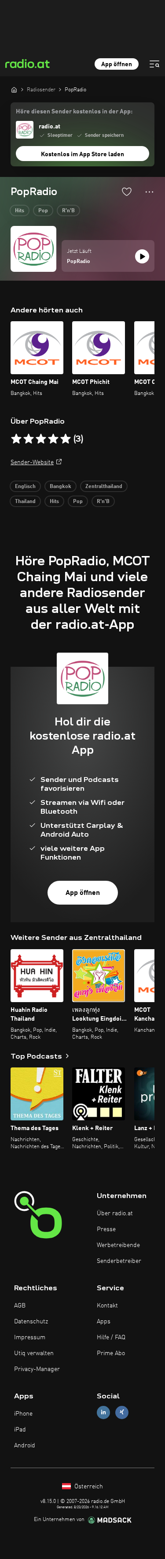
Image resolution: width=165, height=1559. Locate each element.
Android (24, 1446)
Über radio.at (115, 1213)
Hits (19, 211)
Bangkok (60, 486)
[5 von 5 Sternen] (65, 439)
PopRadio (78, 261)
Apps (103, 1322)
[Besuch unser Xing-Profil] (121, 1412)
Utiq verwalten (34, 1353)
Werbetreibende (118, 1245)
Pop (43, 211)
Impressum (29, 1337)
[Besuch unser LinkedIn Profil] (103, 1412)
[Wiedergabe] (142, 256)
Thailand (25, 501)
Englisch (25, 486)
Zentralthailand (103, 486)
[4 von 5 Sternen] (53, 439)
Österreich (88, 1487)
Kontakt (107, 1306)
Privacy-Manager (37, 1369)
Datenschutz (31, 1322)
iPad (20, 1430)
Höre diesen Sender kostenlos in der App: (74, 112)
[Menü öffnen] (154, 64)
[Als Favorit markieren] (127, 191)
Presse (106, 1229)
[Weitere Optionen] (149, 192)
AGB (20, 1306)
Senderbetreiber (119, 1261)
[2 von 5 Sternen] (28, 439)
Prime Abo (111, 1353)
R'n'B (68, 211)
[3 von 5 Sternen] (41, 439)
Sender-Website (32, 462)
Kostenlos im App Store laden (82, 154)
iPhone (23, 1414)
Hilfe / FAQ (111, 1337)
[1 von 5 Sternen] (16, 439)
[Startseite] (14, 89)
